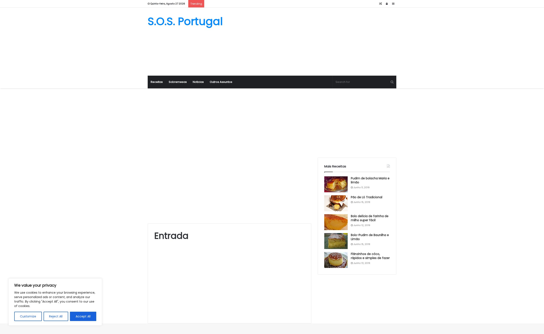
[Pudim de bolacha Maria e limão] (336, 184)
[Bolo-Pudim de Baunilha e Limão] (336, 241)
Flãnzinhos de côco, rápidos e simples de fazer (370, 256)
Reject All (55, 316)
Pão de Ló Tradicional (366, 197)
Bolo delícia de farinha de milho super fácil (369, 218)
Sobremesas (178, 82)
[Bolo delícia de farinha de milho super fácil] (336, 222)
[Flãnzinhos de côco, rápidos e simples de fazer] (336, 260)
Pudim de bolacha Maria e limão (370, 180)
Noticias (198, 82)
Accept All (83, 316)
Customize (28, 316)
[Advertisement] (314, 41)
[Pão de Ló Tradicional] (336, 203)
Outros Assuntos (221, 82)
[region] (55, 302)
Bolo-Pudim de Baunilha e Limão (370, 237)
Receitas (157, 82)
